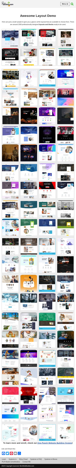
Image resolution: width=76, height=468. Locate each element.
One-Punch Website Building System (54, 443)
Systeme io (13, 459)
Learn (4, 459)
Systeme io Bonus (50, 459)
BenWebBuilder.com (27, 466)
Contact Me (27, 462)
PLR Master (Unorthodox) (11, 462)
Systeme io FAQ (36, 459)
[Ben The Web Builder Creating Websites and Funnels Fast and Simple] (7, 3)
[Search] (72, 3)
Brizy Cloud (23, 459)
